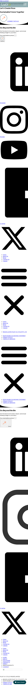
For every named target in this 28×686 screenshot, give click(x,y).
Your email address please (7, 35)
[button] (14, 291)
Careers (5, 261)
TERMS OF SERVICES (9, 339)
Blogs (4, 258)
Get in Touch (20, 682)
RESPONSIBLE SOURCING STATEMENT (14, 336)
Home (4, 254)
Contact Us (6, 259)
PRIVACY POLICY (8, 337)
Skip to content (4, 1)
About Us (5, 256)
